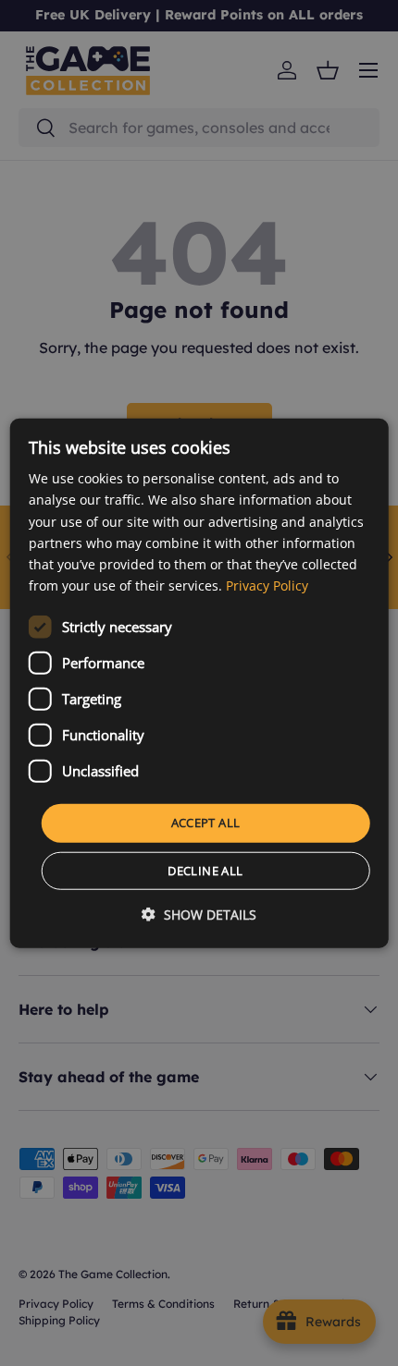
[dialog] (199, 683)
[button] (199, 913)
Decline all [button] (205, 869)
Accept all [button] (206, 822)
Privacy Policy (267, 585)
